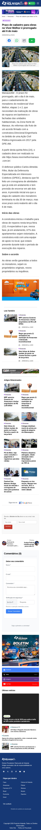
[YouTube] (20, 771)
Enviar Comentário (14, 611)
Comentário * (10, 583)
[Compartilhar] (24, 40)
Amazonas (11, 16)
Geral (4, 797)
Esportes (23, 794)
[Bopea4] (13, 3)
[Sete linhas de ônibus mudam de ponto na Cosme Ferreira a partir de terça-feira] (10, 351)
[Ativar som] (36, 298)
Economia (6, 794)
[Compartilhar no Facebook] (9, 40)
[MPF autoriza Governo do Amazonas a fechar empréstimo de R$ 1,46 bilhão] (10, 318)
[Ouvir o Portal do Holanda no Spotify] (32, 40)
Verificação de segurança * (14, 597)
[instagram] (12, 771)
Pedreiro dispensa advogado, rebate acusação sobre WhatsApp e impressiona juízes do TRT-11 (28, 458)
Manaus (23, 788)
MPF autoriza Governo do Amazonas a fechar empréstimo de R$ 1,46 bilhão (27, 321)
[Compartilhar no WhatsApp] (17, 40)
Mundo (23, 791)
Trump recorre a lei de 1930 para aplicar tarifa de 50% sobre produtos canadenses (19, 720)
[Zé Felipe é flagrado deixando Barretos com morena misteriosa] (5, 729)
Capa (4, 782)
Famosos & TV (7, 788)
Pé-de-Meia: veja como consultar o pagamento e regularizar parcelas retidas (11, 457)
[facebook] (3, 771)
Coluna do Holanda (26, 782)
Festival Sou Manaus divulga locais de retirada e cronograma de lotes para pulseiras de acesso (11, 486)
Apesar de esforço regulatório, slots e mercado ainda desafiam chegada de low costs (19, 739)
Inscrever (8, 526)
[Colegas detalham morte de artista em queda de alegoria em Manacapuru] (29, 416)
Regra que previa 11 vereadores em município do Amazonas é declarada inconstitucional (28, 338)
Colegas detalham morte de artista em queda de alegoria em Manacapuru (28, 429)
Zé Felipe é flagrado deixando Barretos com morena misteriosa (23, 730)
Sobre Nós (13, 828)
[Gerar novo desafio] (15, 602)
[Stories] (26, 3)
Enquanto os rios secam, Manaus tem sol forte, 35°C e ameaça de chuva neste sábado (29, 485)
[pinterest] (16, 771)
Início (3, 16)
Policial (23, 785)
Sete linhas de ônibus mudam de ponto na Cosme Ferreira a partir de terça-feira (27, 354)
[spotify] (24, 771)
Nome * (8, 565)
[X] (8, 771)
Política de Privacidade (24, 828)
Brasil (4, 791)
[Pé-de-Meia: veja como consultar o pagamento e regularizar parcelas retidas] (12, 443)
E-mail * (8, 574)
